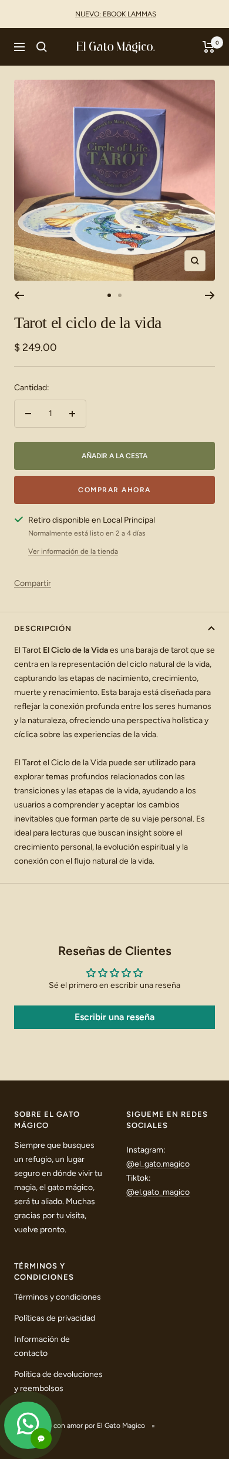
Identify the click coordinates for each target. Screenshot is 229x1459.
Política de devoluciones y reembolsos (58, 1381)
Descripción (43, 628)
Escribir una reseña (114, 1016)
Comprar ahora (114, 490)
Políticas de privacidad (54, 1318)
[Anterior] (19, 295)
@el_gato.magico (158, 1164)
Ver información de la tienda (73, 551)
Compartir (32, 583)
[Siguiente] (210, 295)
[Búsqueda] (41, 47)
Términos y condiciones (57, 1297)
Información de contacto (42, 1346)
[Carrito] (209, 47)
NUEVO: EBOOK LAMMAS (115, 14)
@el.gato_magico (158, 1192)
